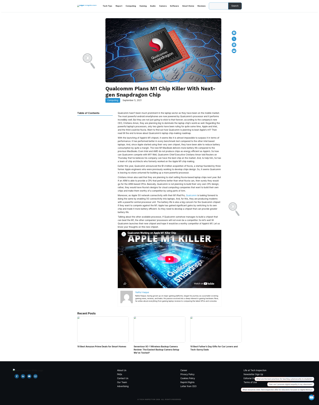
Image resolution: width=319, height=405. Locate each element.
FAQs (119, 374)
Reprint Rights (187, 382)
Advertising (123, 386)
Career (183, 370)
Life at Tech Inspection (255, 370)
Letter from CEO (188, 386)
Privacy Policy (187, 374)
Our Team (122, 382)
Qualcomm (191, 195)
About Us (121, 370)
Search (235, 6)
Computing (112, 100)
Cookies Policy (187, 378)
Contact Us (122, 378)
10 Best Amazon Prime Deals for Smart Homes (101, 346)
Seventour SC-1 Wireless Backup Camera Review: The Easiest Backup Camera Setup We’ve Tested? (156, 349)
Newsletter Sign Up (253, 374)
